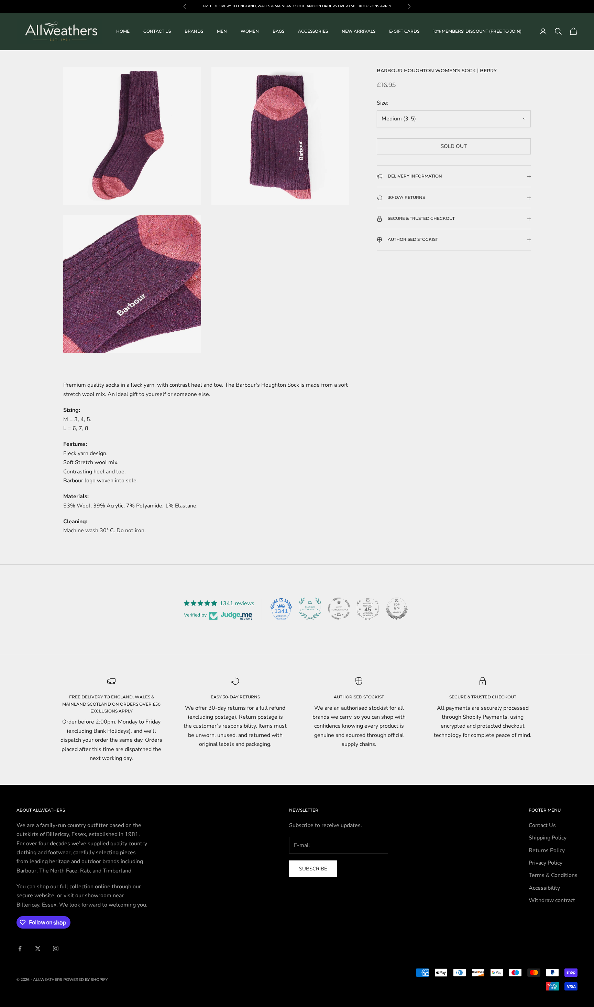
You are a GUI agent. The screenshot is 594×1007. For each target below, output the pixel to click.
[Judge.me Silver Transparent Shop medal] (339, 609)
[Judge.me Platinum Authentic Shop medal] (310, 609)
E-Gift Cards (404, 31)
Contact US (157, 31)
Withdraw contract (552, 900)
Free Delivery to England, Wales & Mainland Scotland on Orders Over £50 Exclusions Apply (297, 6)
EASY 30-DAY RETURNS (235, 696)
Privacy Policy (545, 863)
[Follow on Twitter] (37, 948)
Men (222, 31)
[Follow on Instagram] (55, 948)
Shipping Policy (547, 838)
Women (250, 31)
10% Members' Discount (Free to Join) (477, 31)
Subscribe (313, 868)
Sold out (454, 146)
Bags (278, 31)
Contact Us (542, 825)
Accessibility (544, 888)
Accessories (313, 31)
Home (123, 31)
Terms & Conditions (553, 875)
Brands (194, 31)
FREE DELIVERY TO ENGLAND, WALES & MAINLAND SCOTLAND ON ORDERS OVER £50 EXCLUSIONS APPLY (111, 704)
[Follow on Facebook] (19, 948)
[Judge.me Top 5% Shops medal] (397, 609)
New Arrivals (358, 31)
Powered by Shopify (85, 979)
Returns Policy (547, 850)
